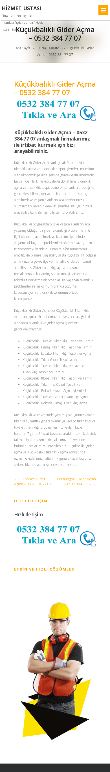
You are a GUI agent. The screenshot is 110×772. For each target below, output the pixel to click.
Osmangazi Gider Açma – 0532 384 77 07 (76, 481)
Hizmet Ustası (21, 8)
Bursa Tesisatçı (49, 48)
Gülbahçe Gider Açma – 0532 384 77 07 (32, 481)
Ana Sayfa (23, 48)
